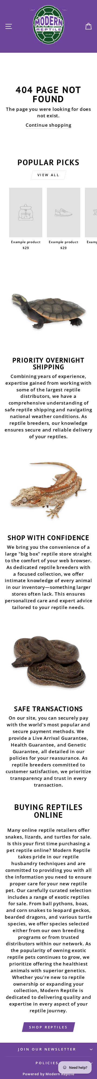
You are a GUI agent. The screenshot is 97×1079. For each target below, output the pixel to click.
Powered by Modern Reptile (48, 1074)
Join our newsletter (47, 1049)
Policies (47, 1062)
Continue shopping (48, 125)
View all (48, 175)
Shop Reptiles (48, 1027)
